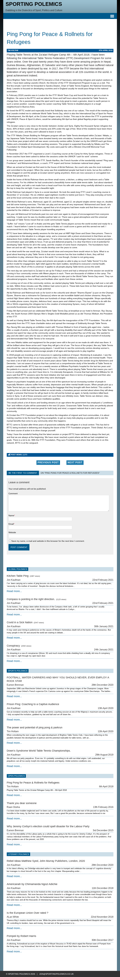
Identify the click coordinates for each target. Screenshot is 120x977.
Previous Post (48, 462)
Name (11, 515)
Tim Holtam (13, 50)
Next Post (75, 462)
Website (12, 532)
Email (11, 524)
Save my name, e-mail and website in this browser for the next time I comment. (48, 541)
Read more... (14, 591)
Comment (13, 493)
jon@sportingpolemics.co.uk (56, 974)
